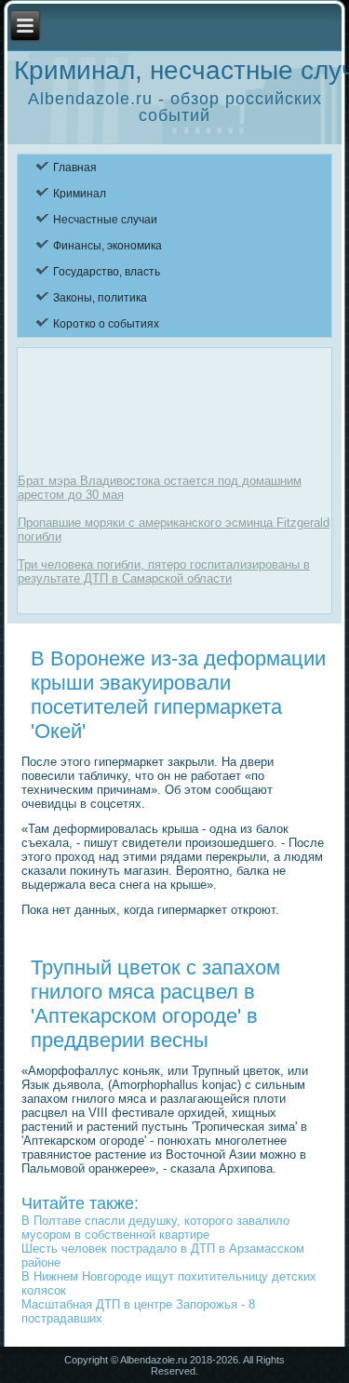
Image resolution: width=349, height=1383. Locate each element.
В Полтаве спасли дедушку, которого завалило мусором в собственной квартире (155, 1228)
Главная (75, 167)
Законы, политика (100, 297)
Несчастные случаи (105, 219)
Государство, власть (106, 271)
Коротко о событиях (106, 323)
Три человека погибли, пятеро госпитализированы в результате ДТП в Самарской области (164, 571)
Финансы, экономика (107, 245)
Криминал (79, 193)
